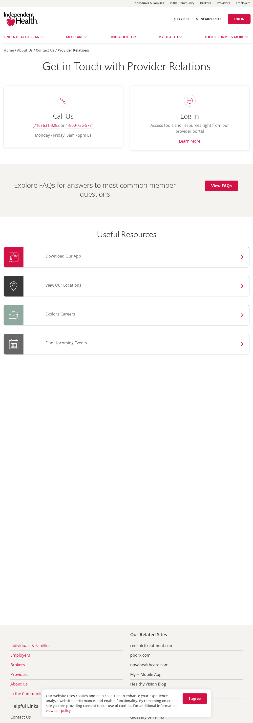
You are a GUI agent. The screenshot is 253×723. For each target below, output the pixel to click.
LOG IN (239, 19)
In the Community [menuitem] (27, 693)
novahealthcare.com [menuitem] (149, 664)
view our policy (58, 710)
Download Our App (63, 256)
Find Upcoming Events (66, 343)
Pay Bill (183, 19)
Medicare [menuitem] (75, 37)
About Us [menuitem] (19, 684)
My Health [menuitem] (168, 37)
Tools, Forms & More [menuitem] (224, 37)
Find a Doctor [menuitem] (122, 37)
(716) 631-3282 (46, 125)
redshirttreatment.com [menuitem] (151, 645)
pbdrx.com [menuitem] (140, 655)
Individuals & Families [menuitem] (30, 645)
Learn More (189, 141)
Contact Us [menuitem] (20, 717)
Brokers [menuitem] (17, 664)
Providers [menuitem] (19, 674)
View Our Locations (63, 285)
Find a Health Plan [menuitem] (22, 37)
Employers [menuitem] (20, 655)
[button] (221, 186)
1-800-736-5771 (80, 125)
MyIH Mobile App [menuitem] (146, 674)
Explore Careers (60, 314)
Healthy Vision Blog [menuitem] (148, 684)
